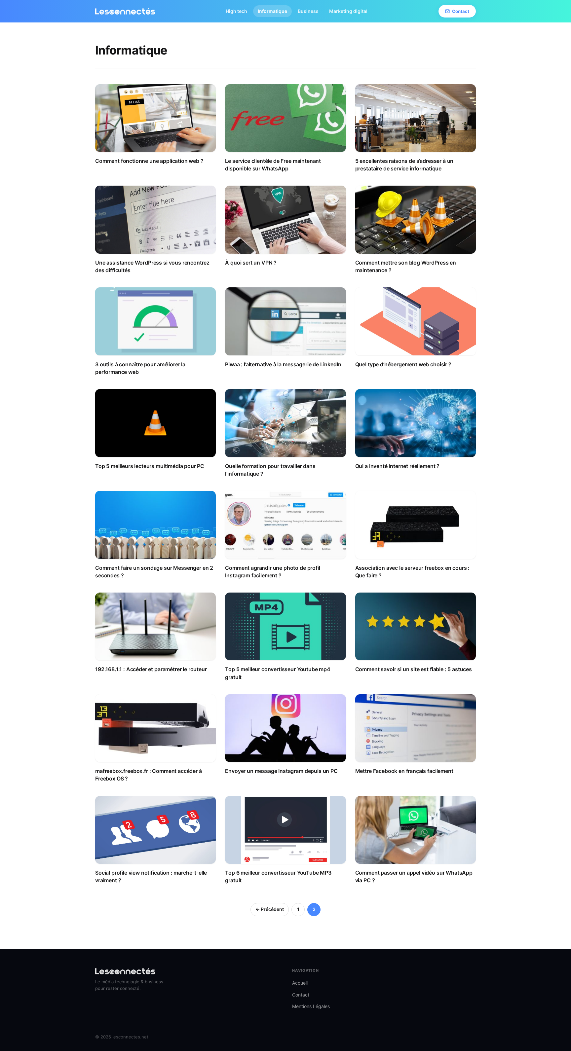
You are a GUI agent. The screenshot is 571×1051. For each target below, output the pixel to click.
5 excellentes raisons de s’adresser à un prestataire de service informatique (404, 165)
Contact (460, 11)
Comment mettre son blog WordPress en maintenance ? (405, 266)
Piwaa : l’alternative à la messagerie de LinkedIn (283, 364)
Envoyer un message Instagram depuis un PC (281, 771)
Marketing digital (348, 11)
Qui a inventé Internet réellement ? (397, 466)
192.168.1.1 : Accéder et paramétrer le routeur (151, 669)
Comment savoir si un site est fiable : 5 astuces (413, 669)
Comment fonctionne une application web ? (149, 161)
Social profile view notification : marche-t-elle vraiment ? (151, 876)
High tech (236, 11)
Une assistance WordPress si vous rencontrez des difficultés (152, 266)
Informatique (272, 11)
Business (308, 11)
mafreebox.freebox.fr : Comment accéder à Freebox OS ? (148, 775)
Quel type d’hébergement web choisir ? (403, 364)
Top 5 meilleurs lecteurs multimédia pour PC (149, 466)
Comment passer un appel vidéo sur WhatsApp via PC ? (414, 876)
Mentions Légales (311, 1006)
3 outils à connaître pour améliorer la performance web (140, 368)
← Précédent (269, 909)
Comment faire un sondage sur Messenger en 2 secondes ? (154, 571)
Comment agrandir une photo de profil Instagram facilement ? (272, 571)
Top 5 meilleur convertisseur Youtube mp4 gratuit (277, 673)
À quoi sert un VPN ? (251, 262)
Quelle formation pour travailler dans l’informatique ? (270, 470)
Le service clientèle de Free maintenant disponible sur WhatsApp (273, 165)
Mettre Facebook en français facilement (404, 771)
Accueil (300, 983)
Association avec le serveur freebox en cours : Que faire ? (412, 571)
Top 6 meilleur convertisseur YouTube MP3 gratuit (278, 876)
